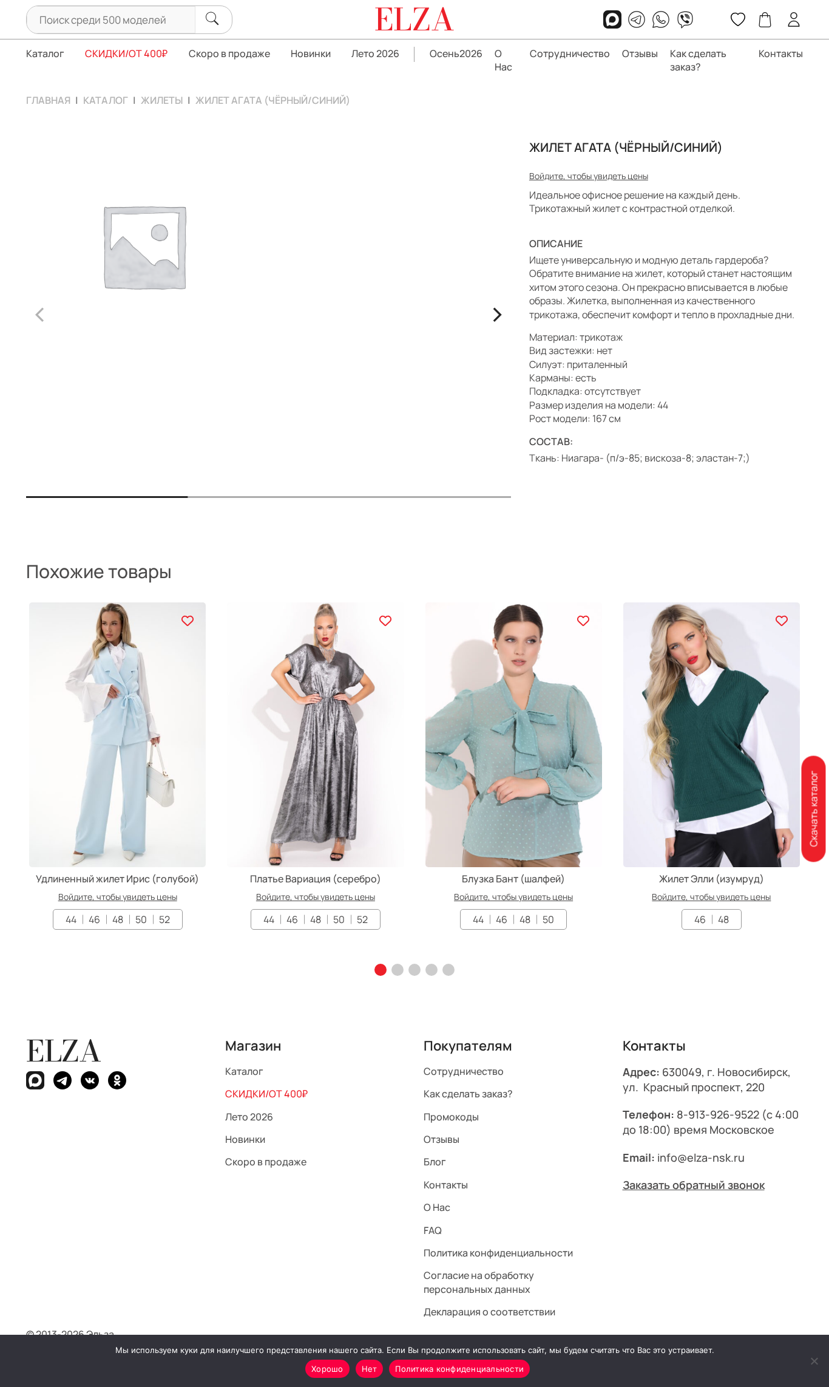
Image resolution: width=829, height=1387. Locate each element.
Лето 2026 (375, 53)
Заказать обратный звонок (694, 1184)
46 (94, 919)
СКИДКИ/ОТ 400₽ (126, 53)
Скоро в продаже (229, 53)
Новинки (311, 53)
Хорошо (327, 1369)
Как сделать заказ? (698, 60)
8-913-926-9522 (718, 1115)
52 (164, 919)
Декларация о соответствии (489, 1311)
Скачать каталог (813, 809)
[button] (380, 970)
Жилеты (162, 100)
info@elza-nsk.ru (701, 1157)
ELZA (63, 1051)
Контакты (781, 53)
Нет (369, 1369)
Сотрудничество (570, 53)
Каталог (45, 53)
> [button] (497, 312)
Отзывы (640, 53)
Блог (435, 1162)
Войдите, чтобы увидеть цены (588, 176)
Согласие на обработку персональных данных (479, 1282)
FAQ (433, 1230)
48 (117, 919)
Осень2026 (456, 53)
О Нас (503, 60)
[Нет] (814, 1361)
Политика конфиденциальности (498, 1252)
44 (71, 919)
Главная (48, 100)
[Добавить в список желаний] (187, 621)
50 (141, 919)
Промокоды (451, 1116)
